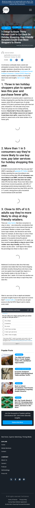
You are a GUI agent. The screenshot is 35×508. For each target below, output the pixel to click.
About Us (4, 460)
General (17, 27)
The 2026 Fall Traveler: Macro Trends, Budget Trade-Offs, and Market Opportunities (23, 360)
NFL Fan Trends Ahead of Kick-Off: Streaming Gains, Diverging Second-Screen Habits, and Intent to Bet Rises (24, 404)
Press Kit (4, 473)
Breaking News (6, 28)
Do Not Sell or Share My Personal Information (17, 504)
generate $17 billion (21, 171)
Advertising (19, 354)
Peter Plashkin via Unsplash (27, 45)
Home (3, 445)
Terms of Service (12, 499)
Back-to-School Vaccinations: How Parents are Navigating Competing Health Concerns (24, 388)
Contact (3, 451)
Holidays (27, 27)
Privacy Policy (23, 499)
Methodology (5, 470)
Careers (3, 463)
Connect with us (10, 300)
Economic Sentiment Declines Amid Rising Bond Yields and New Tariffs (24, 373)
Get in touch (21, 78)
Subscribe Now (17, 422)
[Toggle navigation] (30, 10)
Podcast (3, 467)
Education (18, 383)
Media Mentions (6, 448)
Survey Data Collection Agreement (17, 502)
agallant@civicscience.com (12, 55)
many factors (12, 223)
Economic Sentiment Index (23, 369)
